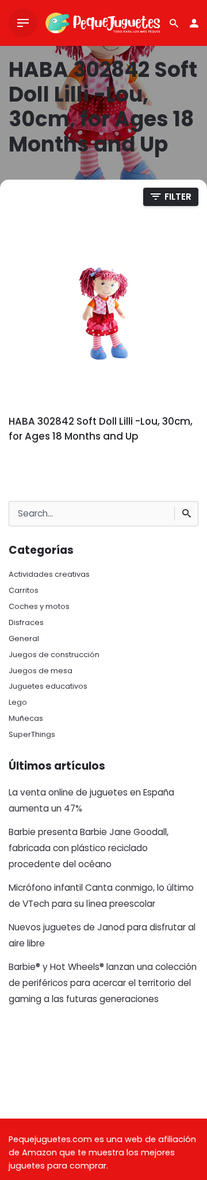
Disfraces (26, 622)
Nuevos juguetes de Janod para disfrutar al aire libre (102, 935)
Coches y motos (39, 606)
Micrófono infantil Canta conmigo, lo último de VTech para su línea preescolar (101, 896)
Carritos (24, 590)
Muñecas (26, 718)
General (24, 638)
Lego (18, 702)
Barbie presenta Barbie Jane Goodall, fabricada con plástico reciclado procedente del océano (88, 848)
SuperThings (32, 734)
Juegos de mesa (40, 670)
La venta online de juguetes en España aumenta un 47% (91, 800)
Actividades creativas (49, 574)
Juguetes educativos (48, 686)
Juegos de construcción (54, 654)
